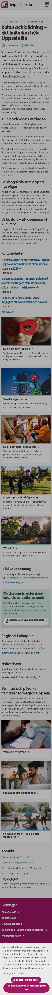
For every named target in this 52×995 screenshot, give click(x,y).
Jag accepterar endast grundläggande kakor (26, 987)
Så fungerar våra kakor (13, 973)
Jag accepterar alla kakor (26, 980)
